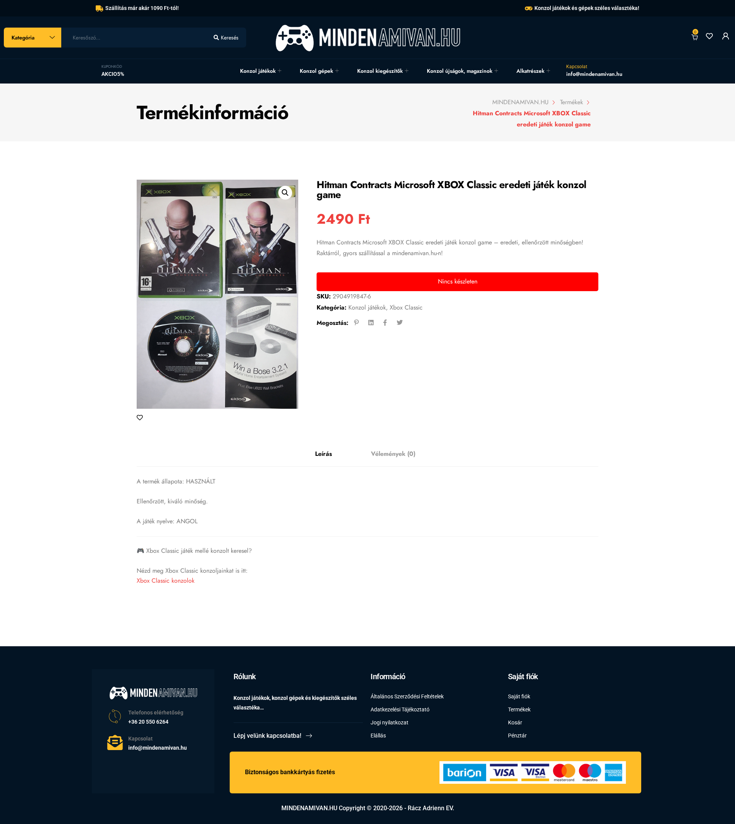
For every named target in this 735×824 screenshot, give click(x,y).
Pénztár (517, 735)
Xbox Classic (406, 307)
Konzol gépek (316, 71)
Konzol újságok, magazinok (459, 71)
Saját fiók (519, 696)
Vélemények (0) (393, 453)
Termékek (519, 709)
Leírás (323, 453)
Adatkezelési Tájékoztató (400, 709)
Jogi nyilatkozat (389, 722)
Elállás (378, 735)
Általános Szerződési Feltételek (407, 696)
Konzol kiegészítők (380, 71)
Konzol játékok (258, 71)
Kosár (515, 722)
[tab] (323, 454)
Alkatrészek (530, 71)
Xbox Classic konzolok (165, 580)
